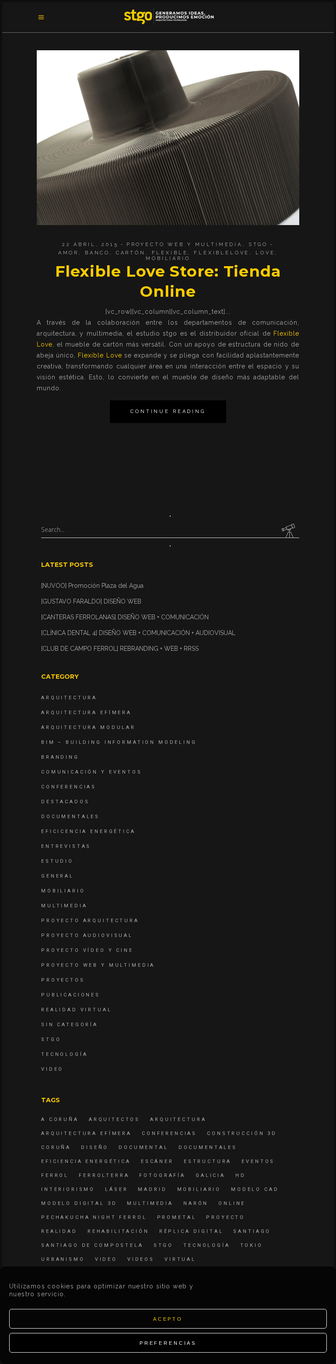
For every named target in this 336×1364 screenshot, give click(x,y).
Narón (195, 1203)
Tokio (251, 1245)
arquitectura (178, 1119)
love (265, 253)
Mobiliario (63, 891)
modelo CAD (255, 1189)
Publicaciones (70, 995)
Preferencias (168, 1343)
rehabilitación (118, 1231)
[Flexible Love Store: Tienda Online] (168, 137)
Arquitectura (69, 698)
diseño (94, 1147)
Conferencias (68, 787)
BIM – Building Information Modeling (119, 742)
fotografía (162, 1175)
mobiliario (168, 258)
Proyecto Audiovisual (87, 935)
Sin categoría (69, 1024)
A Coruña (60, 1119)
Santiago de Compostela (92, 1245)
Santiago (252, 1231)
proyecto (225, 1217)
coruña (56, 1147)
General (57, 876)
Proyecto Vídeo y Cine (87, 950)
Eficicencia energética (88, 831)
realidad (59, 1231)
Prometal (176, 1217)
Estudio (57, 861)
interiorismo (68, 1189)
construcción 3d (242, 1133)
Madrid (152, 1189)
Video (52, 1069)
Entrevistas (66, 846)
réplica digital (191, 1231)
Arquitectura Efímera (86, 712)
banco (97, 253)
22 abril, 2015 (90, 244)
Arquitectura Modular (88, 727)
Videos (140, 1259)
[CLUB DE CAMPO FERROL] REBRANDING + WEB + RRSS (120, 648)
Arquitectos (114, 1119)
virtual (180, 1259)
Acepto (168, 1319)
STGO (258, 244)
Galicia (210, 1175)
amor (68, 253)
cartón (131, 253)
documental (143, 1147)
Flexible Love (100, 355)
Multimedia (64, 906)
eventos (258, 1161)
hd (240, 1175)
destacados (65, 802)
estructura (208, 1161)
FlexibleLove (221, 253)
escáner (157, 1161)
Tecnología (64, 1054)
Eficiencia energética (86, 1161)
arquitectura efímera (86, 1133)
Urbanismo (63, 1259)
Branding (60, 757)
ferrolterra (104, 1175)
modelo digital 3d (79, 1203)
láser (116, 1189)
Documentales (70, 816)
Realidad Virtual (76, 1010)
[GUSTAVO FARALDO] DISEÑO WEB (91, 601)
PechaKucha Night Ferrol (94, 1217)
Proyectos (63, 980)
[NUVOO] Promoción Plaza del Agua (92, 585)
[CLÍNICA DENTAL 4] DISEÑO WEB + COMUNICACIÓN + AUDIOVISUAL (138, 632)
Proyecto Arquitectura (90, 920)
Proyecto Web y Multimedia (184, 244)
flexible (170, 253)
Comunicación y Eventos (91, 772)
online (231, 1203)
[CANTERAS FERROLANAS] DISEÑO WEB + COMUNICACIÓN (125, 617)
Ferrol (55, 1175)
